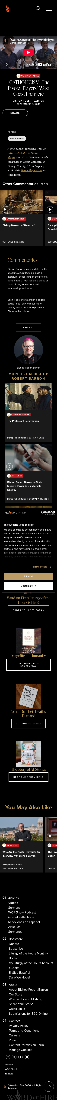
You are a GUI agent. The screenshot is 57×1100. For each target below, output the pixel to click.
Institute (9, 1064)
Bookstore (16, 939)
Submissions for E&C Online (28, 1013)
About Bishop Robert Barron (28, 989)
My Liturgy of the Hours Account (31, 963)
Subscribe (16, 948)
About (13, 984)
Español (9, 1073)
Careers (14, 1035)
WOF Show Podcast (22, 912)
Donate (14, 943)
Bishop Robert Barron (28, 101)
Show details (40, 566)
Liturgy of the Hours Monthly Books (28, 956)
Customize (27, 585)
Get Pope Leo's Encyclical (28, 664)
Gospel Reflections (21, 917)
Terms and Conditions (24, 1030)
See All (45, 184)
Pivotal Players (17, 138)
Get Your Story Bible (28, 776)
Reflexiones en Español (24, 922)
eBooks (14, 967)
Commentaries (30, 75)
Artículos (14, 926)
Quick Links (17, 1008)
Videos (13, 902)
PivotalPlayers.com (31, 170)
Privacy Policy (18, 1025)
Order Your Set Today (28, 610)
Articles (13, 898)
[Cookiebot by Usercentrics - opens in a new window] (41, 513)
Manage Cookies (20, 1049)
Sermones (15, 931)
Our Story (15, 994)
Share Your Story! (21, 1004)
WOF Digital (11, 1069)
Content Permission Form (26, 1045)
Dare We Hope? (19, 977)
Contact (14, 1021)
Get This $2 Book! (28, 723)
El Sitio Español (19, 972)
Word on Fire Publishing (25, 999)
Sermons (14, 907)
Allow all (28, 576)
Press (12, 1040)
